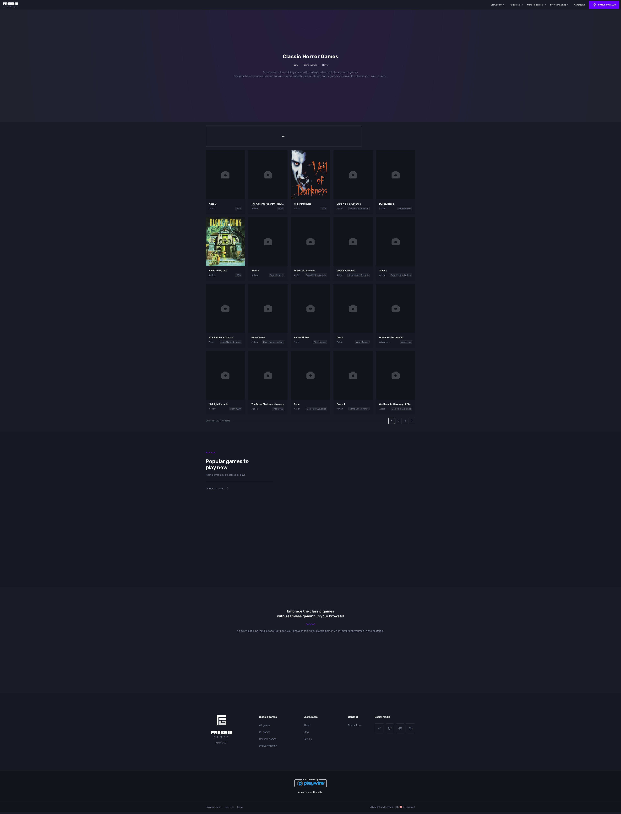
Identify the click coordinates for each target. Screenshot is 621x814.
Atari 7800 (235, 409)
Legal (240, 807)
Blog (306, 732)
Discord (400, 728)
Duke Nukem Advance (349, 203)
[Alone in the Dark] (225, 241)
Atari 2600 (278, 409)
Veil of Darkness (302, 203)
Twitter (390, 728)
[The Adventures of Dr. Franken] (268, 174)
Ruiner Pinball (301, 337)
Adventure (384, 342)
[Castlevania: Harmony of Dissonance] (395, 375)
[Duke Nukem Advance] (353, 174)
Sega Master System (316, 275)
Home (295, 65)
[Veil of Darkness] (310, 174)
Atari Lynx (406, 342)
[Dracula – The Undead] (395, 308)
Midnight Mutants (218, 404)
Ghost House (258, 337)
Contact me (354, 725)
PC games (515, 5)
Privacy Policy (214, 807)
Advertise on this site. (310, 792)
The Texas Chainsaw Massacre (267, 404)
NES (239, 208)
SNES (280, 208)
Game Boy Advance (358, 208)
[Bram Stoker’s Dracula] (225, 308)
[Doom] (353, 308)
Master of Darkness (304, 270)
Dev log (308, 739)
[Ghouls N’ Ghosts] (353, 241)
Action (212, 208)
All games (264, 725)
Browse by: (496, 5)
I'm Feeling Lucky (215, 488)
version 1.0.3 (222, 743)
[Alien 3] (225, 174)
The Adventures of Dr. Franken (268, 203)
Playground (579, 5)
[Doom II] (353, 375)
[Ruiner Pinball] (310, 308)
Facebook (379, 728)
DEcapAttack (386, 203)
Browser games (558, 5)
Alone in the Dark (218, 270)
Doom (340, 337)
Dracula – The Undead (391, 337)
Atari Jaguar (320, 342)
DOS (324, 208)
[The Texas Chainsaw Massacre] (268, 375)
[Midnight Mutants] (225, 375)
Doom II (341, 404)
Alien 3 (213, 203)
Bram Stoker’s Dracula (221, 337)
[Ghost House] (268, 308)
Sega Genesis (404, 208)
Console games (535, 5)
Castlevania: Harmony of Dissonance (399, 404)
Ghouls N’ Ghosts (346, 270)
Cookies (229, 807)
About (307, 725)
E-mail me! (410, 728)
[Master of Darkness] (310, 241)
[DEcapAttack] (395, 174)
